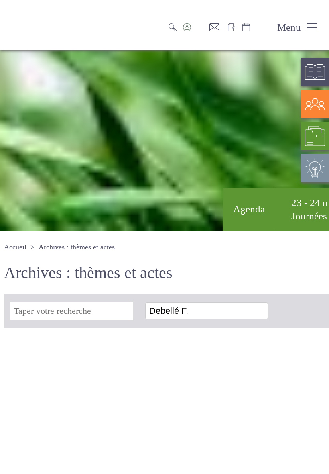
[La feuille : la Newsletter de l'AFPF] (235, 27)
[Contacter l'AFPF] (219, 27)
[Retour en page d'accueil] (44, 25)
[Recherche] (177, 27)
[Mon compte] (197, 27)
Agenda (227, 209)
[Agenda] (255, 27)
